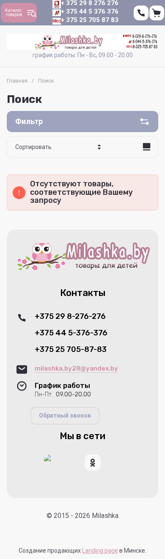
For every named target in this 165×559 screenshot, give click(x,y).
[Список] (146, 147)
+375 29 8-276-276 (70, 316)
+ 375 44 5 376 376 (89, 11)
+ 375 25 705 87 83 (89, 20)
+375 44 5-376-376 (71, 333)
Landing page (100, 550)
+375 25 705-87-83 (71, 349)
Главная (17, 80)
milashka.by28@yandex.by (76, 368)
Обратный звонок (65, 415)
